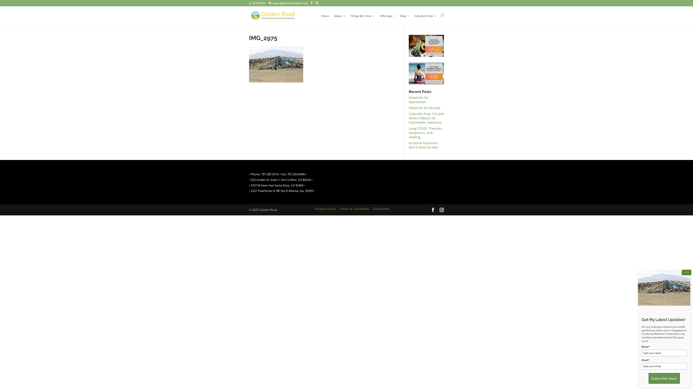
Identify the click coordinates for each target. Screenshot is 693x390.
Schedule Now (424, 16)
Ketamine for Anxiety (424, 108)
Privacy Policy (325, 209)
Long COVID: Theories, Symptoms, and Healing (426, 132)
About (338, 16)
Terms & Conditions (354, 209)
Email (646, 360)
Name (646, 346)
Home (325, 16)
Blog (403, 16)
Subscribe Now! (664, 378)
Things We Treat (360, 16)
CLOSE (686, 272)
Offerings (386, 16)
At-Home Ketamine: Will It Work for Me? (424, 145)
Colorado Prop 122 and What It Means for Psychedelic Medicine (426, 118)
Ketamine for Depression (418, 99)
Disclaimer (381, 209)
